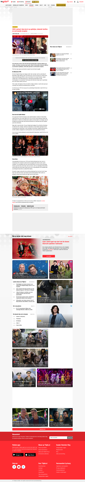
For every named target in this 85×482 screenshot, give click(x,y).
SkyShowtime (41, 466)
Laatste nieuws (8, 5)
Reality (41, 5)
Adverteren (41, 472)
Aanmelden (70, 437)
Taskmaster (50, 249)
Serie (45, 5)
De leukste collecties (43, 454)
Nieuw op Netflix (42, 447)
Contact (40, 468)
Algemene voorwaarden (62, 466)
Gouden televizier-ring (61, 5)
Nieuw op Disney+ (42, 450)
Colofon (40, 470)
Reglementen (59, 450)
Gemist (26, 5)
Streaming (53, 5)
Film (48, 5)
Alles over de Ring (60, 454)
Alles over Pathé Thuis (43, 452)
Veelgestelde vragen (61, 447)
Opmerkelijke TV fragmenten (18, 5)
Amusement (31, 5)
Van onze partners (42, 474)
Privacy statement (60, 468)
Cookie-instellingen (61, 472)
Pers (57, 452)
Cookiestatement (60, 470)
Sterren (36, 5)
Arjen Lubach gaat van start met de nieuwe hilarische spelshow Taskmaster (55, 243)
